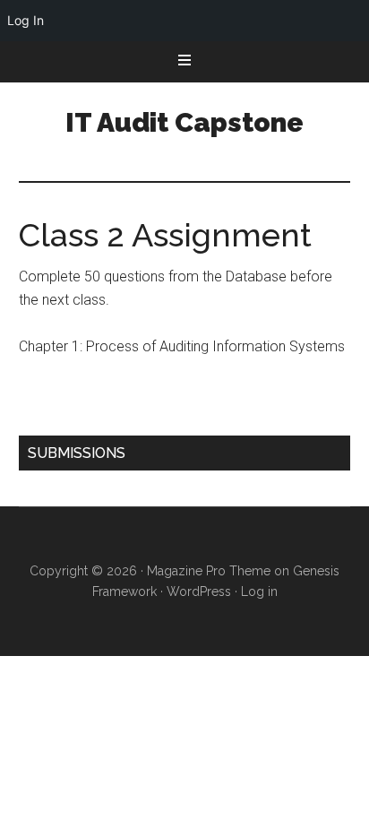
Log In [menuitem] (25, 20)
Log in (259, 591)
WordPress (199, 591)
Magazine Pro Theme (208, 571)
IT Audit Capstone (184, 122)
